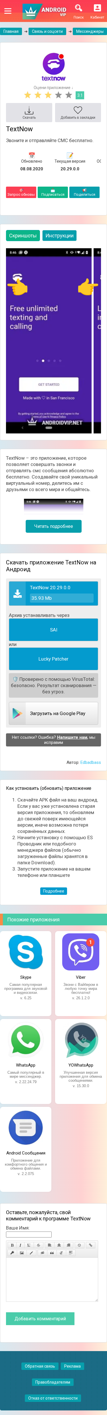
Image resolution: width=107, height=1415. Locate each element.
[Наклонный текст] (20, 1245)
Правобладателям (52, 1382)
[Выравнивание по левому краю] (49, 1245)
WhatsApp (25, 1065)
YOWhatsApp (80, 1065)
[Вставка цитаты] (52, 1253)
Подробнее (53, 891)
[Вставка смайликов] (79, 1245)
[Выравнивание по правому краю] (68, 1245)
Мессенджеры (90, 31)
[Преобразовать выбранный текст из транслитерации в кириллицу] (61, 1253)
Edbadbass (90, 762)
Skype (25, 977)
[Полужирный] (12, 1245)
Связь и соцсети (47, 31)
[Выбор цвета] (31, 1253)
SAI (53, 630)
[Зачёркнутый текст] (38, 1245)
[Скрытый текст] (42, 1253)
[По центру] (59, 1245)
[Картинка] (22, 1253)
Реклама (72, 1366)
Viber (81, 977)
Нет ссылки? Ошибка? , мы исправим (53, 740)
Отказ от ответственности (53, 1398)
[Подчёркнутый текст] (29, 1245)
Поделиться (84, 192)
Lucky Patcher (53, 659)
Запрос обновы (21, 192)
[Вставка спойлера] (71, 1253)
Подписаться (52, 192)
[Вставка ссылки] (90, 1245)
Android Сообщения (25, 1153)
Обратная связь (40, 1366)
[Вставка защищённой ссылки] (12, 1253)
